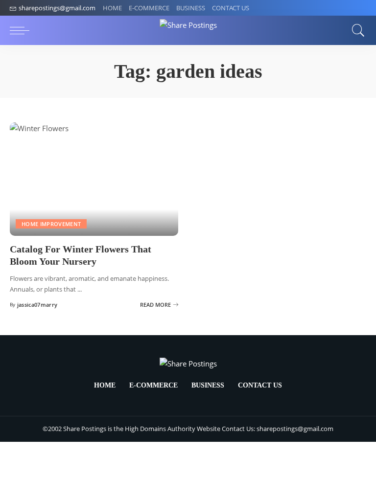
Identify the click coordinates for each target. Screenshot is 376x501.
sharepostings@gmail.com (57, 7)
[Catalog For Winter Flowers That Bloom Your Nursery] (94, 179)
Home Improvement (51, 224)
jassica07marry (37, 304)
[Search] (356, 30)
